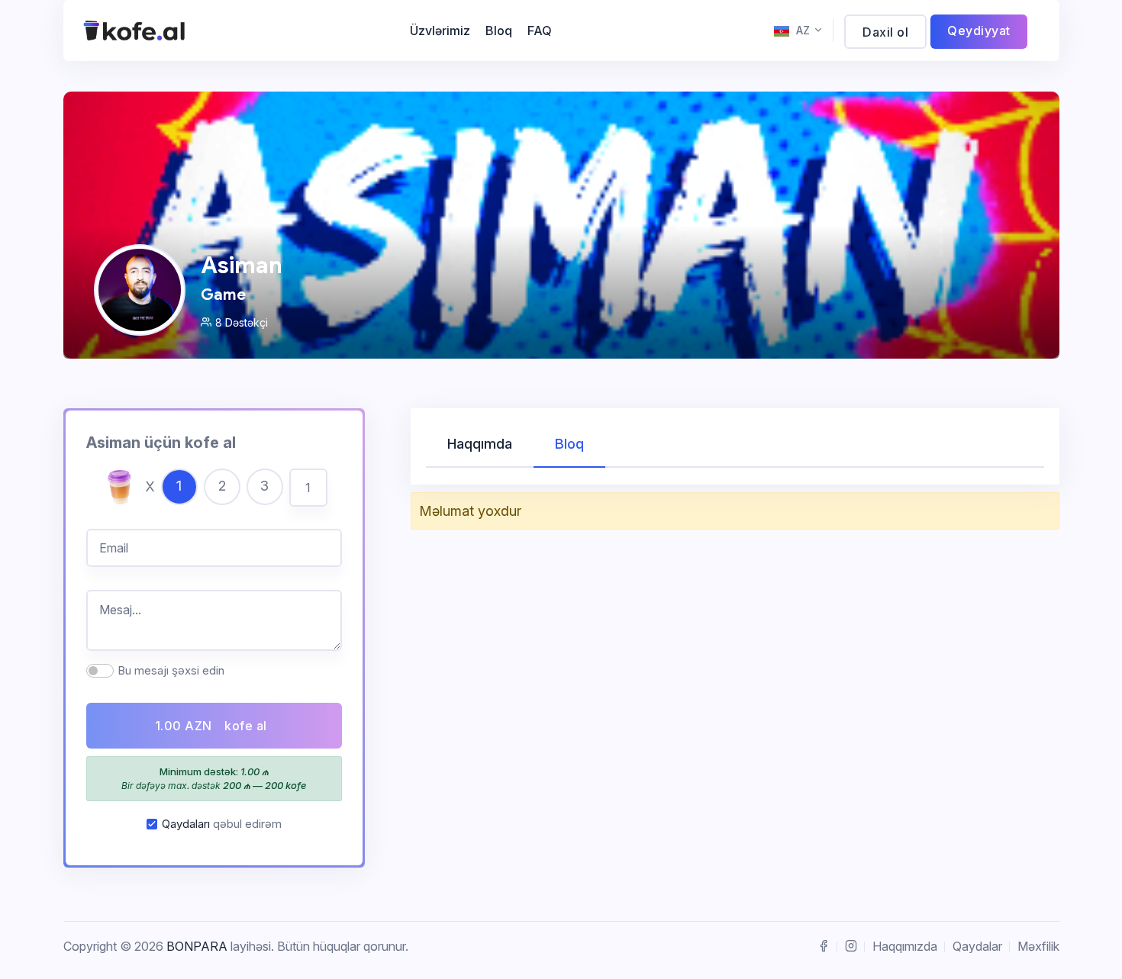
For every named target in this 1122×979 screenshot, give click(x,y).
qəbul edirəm (222, 823)
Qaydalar (977, 946)
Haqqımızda (904, 946)
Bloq (498, 30)
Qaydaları (186, 823)
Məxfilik (1038, 946)
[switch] (100, 671)
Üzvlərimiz (440, 30)
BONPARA (196, 946)
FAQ (539, 30)
